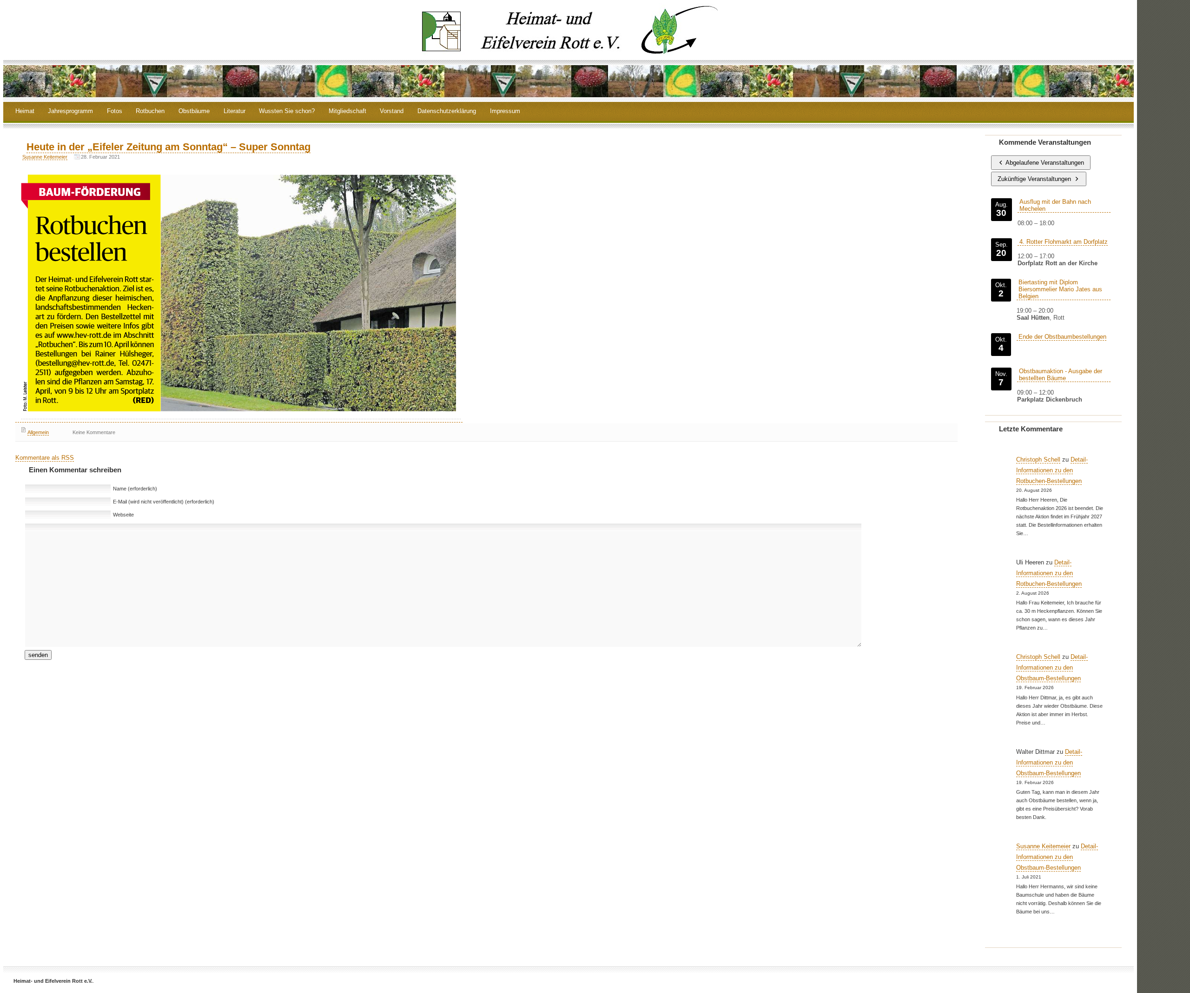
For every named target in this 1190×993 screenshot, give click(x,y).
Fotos (114, 111)
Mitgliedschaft (347, 111)
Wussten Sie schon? (287, 111)
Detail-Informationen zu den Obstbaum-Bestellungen (1052, 667)
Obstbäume (194, 111)
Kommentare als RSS (44, 457)
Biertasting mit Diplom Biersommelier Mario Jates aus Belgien (1060, 289)
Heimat (24, 111)
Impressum (505, 111)
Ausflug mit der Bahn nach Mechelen (1055, 205)
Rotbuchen (150, 111)
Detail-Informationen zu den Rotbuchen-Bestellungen (1052, 470)
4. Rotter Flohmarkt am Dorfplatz (1063, 241)
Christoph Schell (1038, 459)
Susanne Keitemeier (44, 157)
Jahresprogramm (70, 111)
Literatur (234, 111)
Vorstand (391, 111)
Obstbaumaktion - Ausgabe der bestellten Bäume (1060, 375)
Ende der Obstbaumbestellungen (1062, 336)
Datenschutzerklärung (446, 111)
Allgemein (38, 432)
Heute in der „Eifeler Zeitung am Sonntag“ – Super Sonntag (168, 147)
